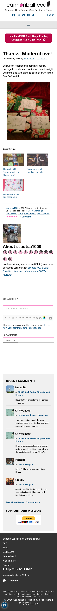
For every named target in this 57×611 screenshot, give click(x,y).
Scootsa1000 (43, 214)
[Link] (34, 317)
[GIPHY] (44, 317)
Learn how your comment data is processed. (26, 326)
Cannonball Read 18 (28, 3)
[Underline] (12, 317)
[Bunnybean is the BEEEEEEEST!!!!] (13, 185)
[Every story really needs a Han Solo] (37, 160)
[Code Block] (30, 317)
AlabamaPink (9, 560)
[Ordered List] (19, 317)
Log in (50, 15)
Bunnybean (11, 214)
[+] (40, 317)
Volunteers (8, 552)
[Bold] (5, 317)
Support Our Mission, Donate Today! (21, 538)
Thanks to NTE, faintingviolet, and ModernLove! (11, 172)
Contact (7, 565)
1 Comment (42, 59)
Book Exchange (35, 211)
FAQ (5, 543)
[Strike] (16, 317)
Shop (5, 547)
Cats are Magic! (25, 464)
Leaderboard (9, 556)
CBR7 (20, 214)
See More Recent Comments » (23, 502)
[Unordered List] (23, 317)
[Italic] (9, 317)
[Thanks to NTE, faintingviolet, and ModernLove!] (13, 160)
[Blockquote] (26, 317)
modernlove (30, 214)
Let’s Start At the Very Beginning (33, 415)
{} (37, 317)
